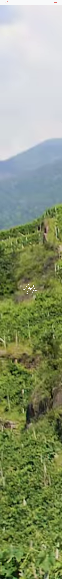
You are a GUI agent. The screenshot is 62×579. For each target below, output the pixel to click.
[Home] (7, 2)
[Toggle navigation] (55, 2)
